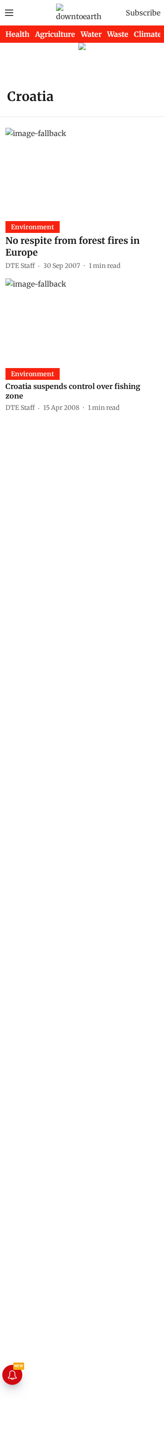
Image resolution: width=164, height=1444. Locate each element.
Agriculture (55, 34)
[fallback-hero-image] (82, 171)
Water (91, 34)
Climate (148, 34)
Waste (117, 34)
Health (17, 34)
